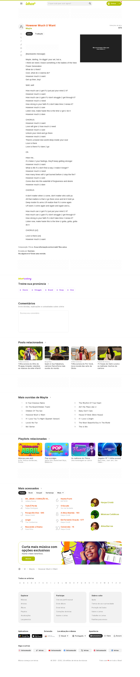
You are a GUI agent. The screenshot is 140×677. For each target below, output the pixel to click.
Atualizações (26, 615)
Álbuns (23, 608)
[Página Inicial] (19, 569)
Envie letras (60, 608)
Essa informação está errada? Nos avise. (50, 247)
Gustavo (31, 251)
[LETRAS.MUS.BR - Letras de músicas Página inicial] (30, 3)
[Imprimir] (21, 48)
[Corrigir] (21, 51)
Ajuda (94, 600)
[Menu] (21, 3)
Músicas (24, 600)
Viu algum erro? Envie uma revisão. (32, 254)
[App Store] (37, 636)
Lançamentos (26, 619)
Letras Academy (70, 279)
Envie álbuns (61, 604)
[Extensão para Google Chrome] (50, 636)
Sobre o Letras (97, 611)
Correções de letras (63, 611)
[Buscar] (90, 3)
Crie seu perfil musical (64, 600)
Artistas (24, 604)
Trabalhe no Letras (99, 615)
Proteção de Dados (99, 608)
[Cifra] (21, 44)
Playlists (24, 611)
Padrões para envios (99, 619)
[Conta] (119, 3)
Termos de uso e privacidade (103, 604)
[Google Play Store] (24, 636)
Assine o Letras (62, 615)
